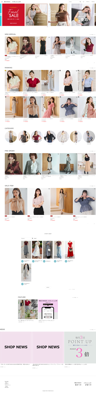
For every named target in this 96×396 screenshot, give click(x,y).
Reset (35, 238)
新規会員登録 (6, 381)
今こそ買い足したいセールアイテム (26, 320)
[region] (48, 15)
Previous (88, 62)
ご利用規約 (6, 386)
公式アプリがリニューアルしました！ (47, 320)
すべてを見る (91, 34)
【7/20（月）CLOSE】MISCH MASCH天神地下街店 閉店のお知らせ (15, 364)
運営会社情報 (6, 387)
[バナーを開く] (13, 15)
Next (94, 62)
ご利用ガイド (6, 382)
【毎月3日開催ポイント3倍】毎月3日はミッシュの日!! (76, 364)
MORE (48, 287)
